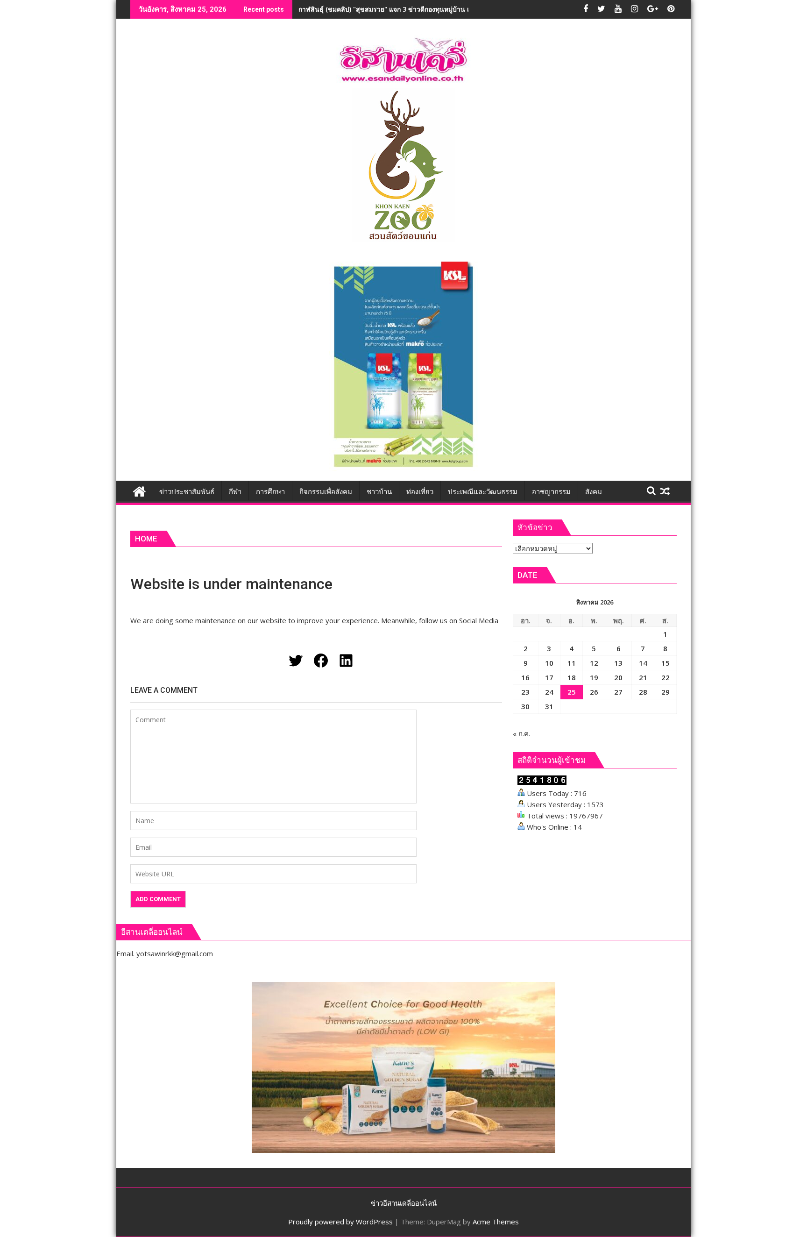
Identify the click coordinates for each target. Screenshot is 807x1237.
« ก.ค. (521, 733)
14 (643, 663)
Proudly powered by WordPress (340, 1221)
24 (549, 692)
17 (549, 677)
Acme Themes (496, 1221)
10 (549, 663)
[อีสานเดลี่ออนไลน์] (139, 490)
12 (594, 663)
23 (525, 692)
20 (618, 677)
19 (594, 677)
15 (665, 663)
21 (643, 677)
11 (571, 663)
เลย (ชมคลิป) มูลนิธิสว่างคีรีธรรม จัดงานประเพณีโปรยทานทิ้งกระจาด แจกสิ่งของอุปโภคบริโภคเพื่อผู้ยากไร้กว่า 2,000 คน (471, 9)
